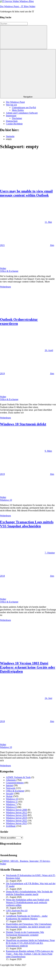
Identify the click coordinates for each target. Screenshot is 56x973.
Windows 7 (11, 804)
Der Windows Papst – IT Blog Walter (17, 6)
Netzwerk (10, 788)
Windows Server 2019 (16, 818)
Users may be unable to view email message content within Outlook (26, 193)
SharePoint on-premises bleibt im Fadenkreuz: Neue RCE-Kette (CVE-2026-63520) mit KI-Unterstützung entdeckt (30, 943)
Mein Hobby (18, 110)
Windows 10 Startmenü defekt (23, 424)
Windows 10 (6, 500)
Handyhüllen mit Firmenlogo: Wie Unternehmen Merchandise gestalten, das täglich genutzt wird (29, 925)
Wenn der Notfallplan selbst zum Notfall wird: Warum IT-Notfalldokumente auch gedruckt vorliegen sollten (27, 902)
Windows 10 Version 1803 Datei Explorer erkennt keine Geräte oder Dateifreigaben (27, 667)
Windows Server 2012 (16, 812)
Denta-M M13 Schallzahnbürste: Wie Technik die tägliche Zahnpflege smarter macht (29, 893)
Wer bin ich (11, 104)
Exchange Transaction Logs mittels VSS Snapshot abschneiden (26, 524)
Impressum (11, 115)
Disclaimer (17, 118)
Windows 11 (12, 801)
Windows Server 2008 (16, 809)
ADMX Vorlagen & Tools (18, 777)
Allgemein (11, 780)
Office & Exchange (9, 271)
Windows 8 (11, 807)
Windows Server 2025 (16, 823)
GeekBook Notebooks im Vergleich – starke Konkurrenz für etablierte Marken (27, 917)
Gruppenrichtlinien (15, 782)
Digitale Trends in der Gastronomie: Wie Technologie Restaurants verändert (25, 933)
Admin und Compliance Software (22, 113)
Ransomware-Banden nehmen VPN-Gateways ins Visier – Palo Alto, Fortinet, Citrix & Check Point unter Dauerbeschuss (29, 954)
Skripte (9, 796)
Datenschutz (12, 121)
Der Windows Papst (15, 102)
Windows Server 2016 (16, 815)
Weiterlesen (5, 286)
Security (10, 793)
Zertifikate (11, 826)
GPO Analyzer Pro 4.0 (16, 910)
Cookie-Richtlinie (14, 123)
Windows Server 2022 (16, 820)
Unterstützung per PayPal (24, 107)
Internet (9, 785)
